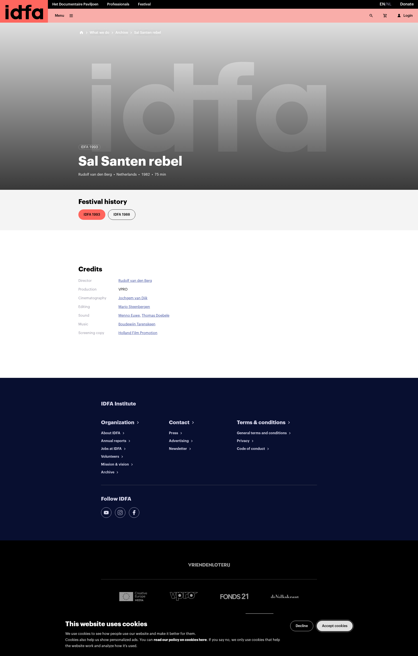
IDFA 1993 (92, 214)
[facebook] (134, 512)
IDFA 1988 (121, 214)
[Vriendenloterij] (209, 565)
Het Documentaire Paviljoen (75, 4)
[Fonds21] (234, 596)
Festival (144, 4)
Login (408, 15)
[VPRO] (184, 596)
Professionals (118, 4)
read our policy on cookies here (180, 640)
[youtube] (106, 512)
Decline (302, 626)
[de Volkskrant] (285, 596)
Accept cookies (334, 626)
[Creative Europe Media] (133, 596)
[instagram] (120, 512)
